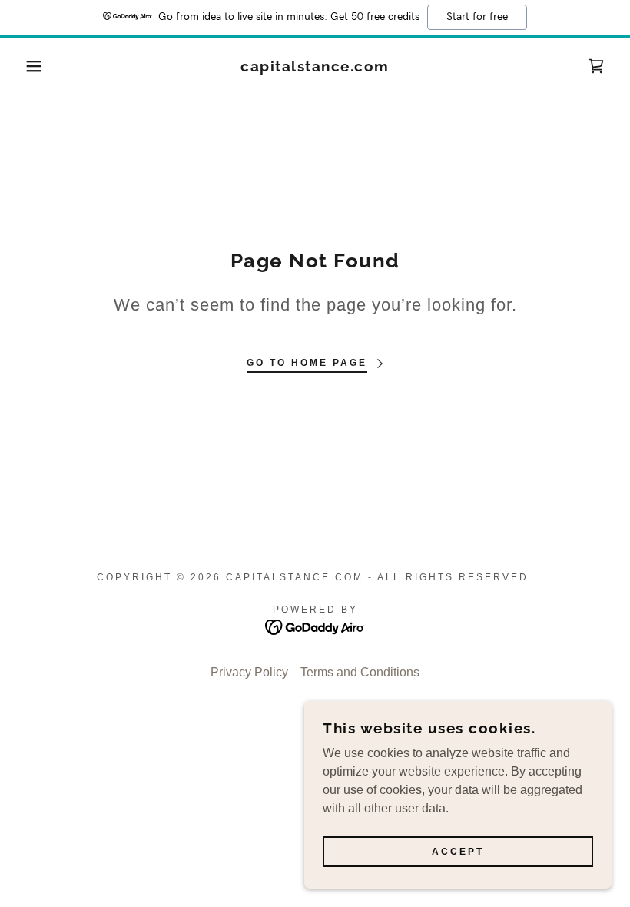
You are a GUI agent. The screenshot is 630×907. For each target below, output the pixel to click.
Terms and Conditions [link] (359, 672)
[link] (315, 67)
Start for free (477, 17)
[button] (31, 66)
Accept (458, 851)
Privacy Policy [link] (249, 672)
